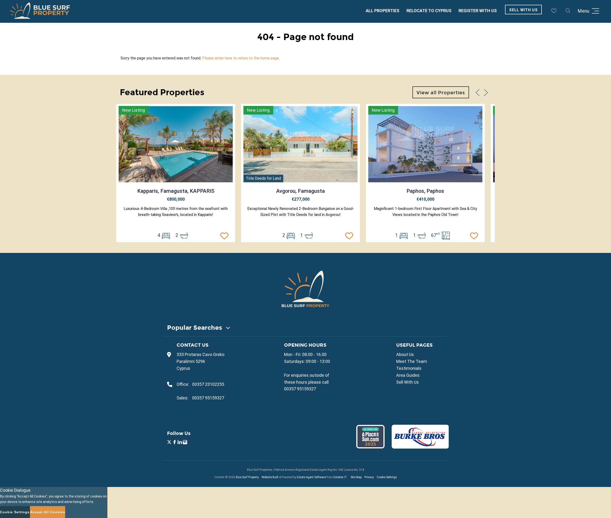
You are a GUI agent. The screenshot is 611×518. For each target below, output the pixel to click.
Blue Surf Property (247, 477)
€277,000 (301, 199)
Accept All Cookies (47, 512)
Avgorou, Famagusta (300, 191)
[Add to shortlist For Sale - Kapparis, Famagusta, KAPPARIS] (225, 235)
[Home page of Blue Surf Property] (305, 289)
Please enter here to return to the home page (240, 58)
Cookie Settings (387, 477)
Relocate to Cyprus (428, 10)
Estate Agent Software (311, 477)
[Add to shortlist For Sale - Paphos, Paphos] (475, 235)
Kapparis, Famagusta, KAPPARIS (175, 191)
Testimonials (408, 368)
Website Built (270, 477)
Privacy (369, 477)
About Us (405, 354)
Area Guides (408, 375)
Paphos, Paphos (425, 191)
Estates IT (340, 477)
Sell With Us (523, 10)
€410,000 (425, 199)
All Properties (382, 10)
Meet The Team (411, 361)
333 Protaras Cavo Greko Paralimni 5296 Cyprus (200, 361)
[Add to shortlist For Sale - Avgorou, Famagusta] (350, 235)
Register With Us (477, 10)
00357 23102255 (208, 384)
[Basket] (553, 11)
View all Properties (440, 92)
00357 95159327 (208, 397)
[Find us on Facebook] (174, 442)
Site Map (356, 477)
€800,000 (176, 199)
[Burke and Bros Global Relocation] (417, 447)
